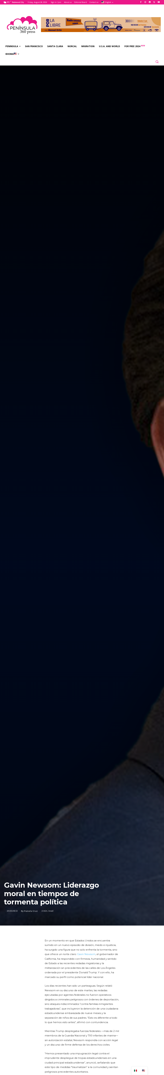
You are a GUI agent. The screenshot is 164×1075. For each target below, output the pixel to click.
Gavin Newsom (86, 954)
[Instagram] (145, 2)
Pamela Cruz (31, 911)
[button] (157, 62)
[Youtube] (158, 2)
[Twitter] (154, 2)
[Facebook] (141, 2)
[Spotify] (150, 2)
